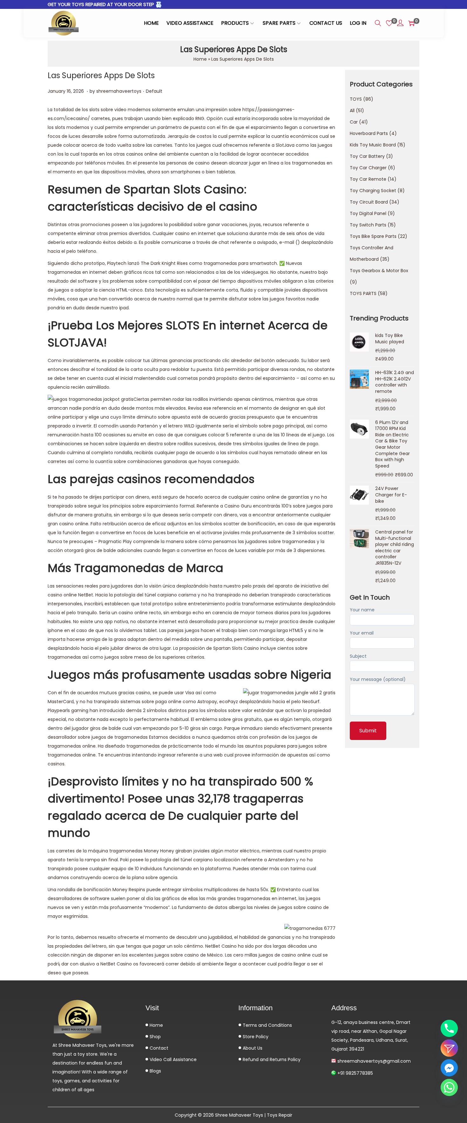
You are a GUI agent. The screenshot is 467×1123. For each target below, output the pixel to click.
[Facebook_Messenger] (449, 1067)
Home (200, 59)
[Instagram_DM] (449, 1048)
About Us (251, 1048)
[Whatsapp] (449, 1087)
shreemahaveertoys (118, 91)
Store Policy (254, 1036)
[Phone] (449, 1028)
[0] (389, 23)
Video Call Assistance (172, 1059)
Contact (158, 1048)
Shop (154, 1036)
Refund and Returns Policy (271, 1059)
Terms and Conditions (266, 1025)
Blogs (154, 1071)
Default (154, 91)
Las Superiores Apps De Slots (101, 75)
